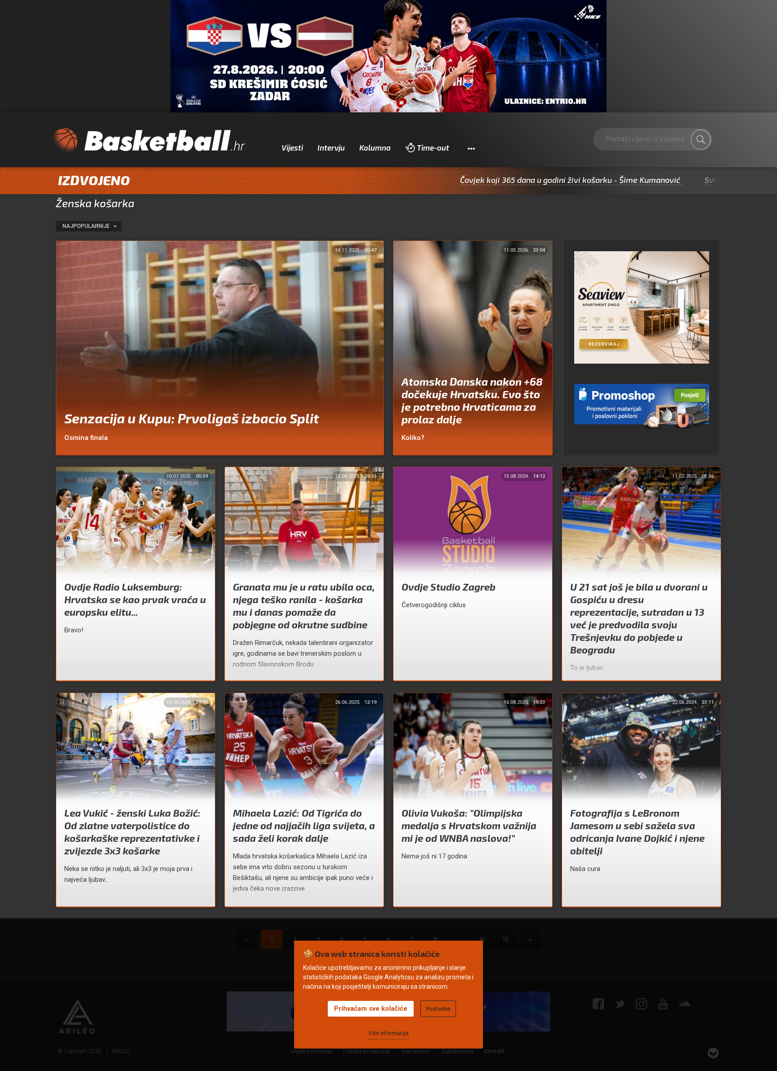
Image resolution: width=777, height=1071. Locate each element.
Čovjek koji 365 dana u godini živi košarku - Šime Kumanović (508, 180)
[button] (471, 148)
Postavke (438, 1008)
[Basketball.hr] (148, 141)
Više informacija (388, 1033)
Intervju (331, 147)
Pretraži (701, 139)
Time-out (433, 147)
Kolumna (375, 147)
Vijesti (292, 147)
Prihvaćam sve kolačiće (370, 1008)
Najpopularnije (87, 226)
